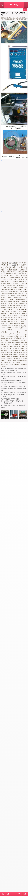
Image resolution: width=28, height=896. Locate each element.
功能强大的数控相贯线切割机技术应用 (11, 380)
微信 (25, 894)
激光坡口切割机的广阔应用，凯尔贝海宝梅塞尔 (13, 392)
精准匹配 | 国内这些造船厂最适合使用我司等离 (13, 368)
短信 (8, 894)
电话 (3, 894)
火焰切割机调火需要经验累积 (9, 370)
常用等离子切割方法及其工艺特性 (10, 399)
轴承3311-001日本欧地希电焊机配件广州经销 (13, 386)
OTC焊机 (14, 5)
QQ (14, 894)
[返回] (2, 2)
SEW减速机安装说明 (6, 403)
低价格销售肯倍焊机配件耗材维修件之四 (12, 401)
